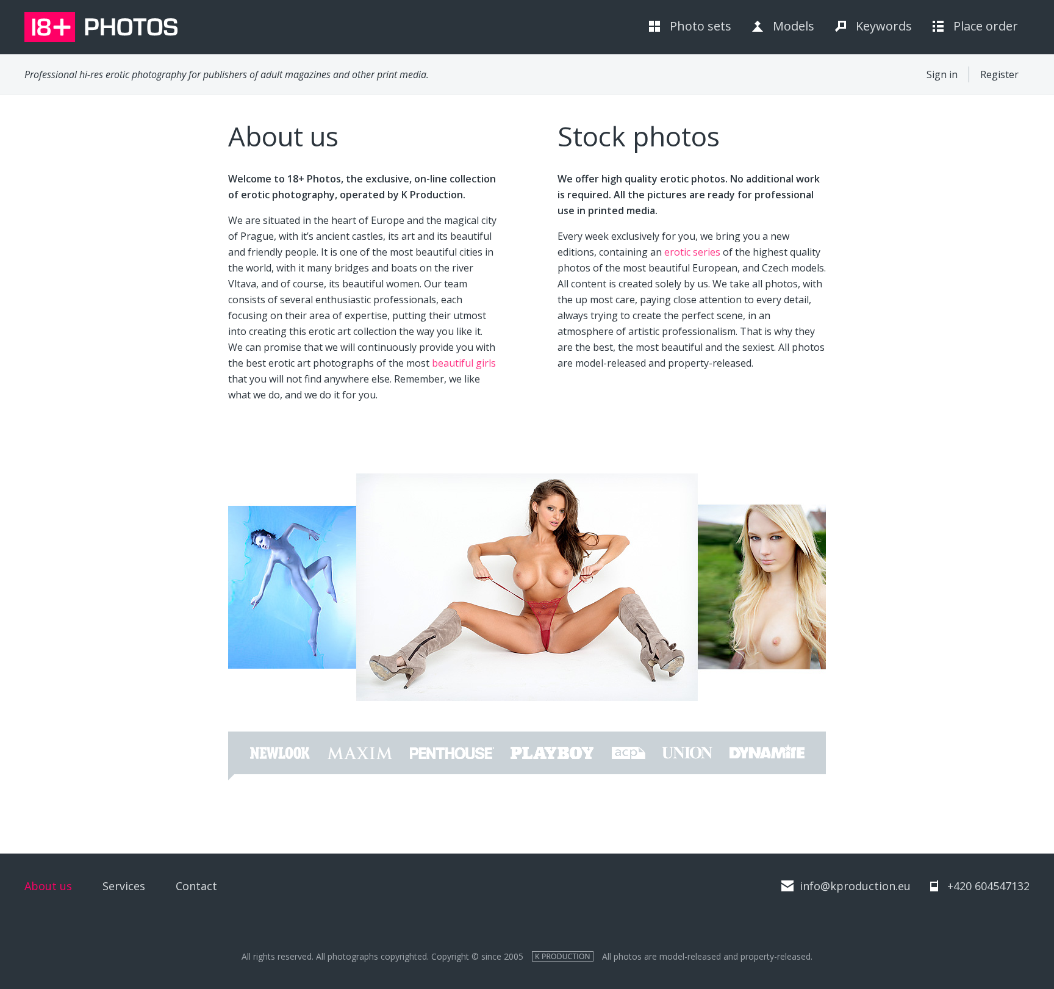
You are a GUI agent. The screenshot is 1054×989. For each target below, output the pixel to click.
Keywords (884, 26)
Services (123, 886)
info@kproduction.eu (855, 886)
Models (793, 26)
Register (999, 74)
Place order (985, 26)
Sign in (942, 74)
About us (48, 886)
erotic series (692, 252)
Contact (196, 886)
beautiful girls (464, 363)
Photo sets (700, 26)
